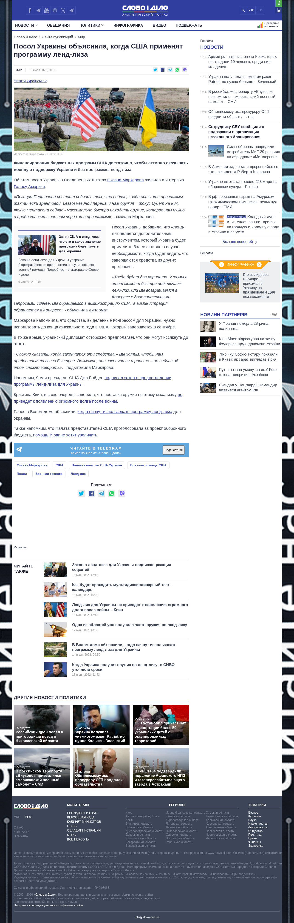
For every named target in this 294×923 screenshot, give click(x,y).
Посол (22, 474)
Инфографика (128, 25)
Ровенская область (179, 842)
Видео (159, 25)
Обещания (58, 25)
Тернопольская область (222, 816)
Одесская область (178, 834)
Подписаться (173, 450)
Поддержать (189, 25)
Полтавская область (180, 838)
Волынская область (139, 827)
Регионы (177, 805)
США (59, 465)
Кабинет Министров (84, 821)
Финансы (254, 842)
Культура (254, 816)
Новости (24, 25)
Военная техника (48, 474)
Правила (21, 836)
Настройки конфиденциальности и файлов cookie (48, 905)
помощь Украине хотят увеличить (65, 435)
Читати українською (30, 81)
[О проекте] (278, 3)
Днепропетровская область (144, 831)
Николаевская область (181, 831)
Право (252, 838)
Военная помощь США (148, 465)
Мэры (71, 835)
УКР (251, 10)
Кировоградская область (183, 820)
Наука (252, 820)
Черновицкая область (221, 838)
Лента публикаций (57, 37)
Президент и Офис (82, 813)
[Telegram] (38, 10)
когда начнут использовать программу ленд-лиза (125, 411)
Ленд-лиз (78, 474)
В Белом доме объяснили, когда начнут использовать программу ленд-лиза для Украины (124, 650)
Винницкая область (139, 823)
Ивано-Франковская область (185, 812)
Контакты (22, 832)
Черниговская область (221, 834)
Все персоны (78, 839)
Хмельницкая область (221, 827)
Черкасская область (220, 831)
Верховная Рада (81, 817)
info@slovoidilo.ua (147, 917)
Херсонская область (220, 823)
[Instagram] (55, 10)
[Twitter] (63, 10)
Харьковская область (220, 820)
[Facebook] (30, 10)
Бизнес (253, 812)
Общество (255, 831)
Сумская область (218, 812)
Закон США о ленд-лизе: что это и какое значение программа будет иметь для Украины (80, 244)
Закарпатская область (141, 842)
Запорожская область (141, 845)
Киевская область (178, 816)
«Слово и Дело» (45, 894)
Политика (254, 834)
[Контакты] (278, 10)
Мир (81, 37)
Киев (129, 812)
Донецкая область (138, 834)
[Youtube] (46, 10)
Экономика (255, 845)
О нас (18, 827)
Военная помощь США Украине (97, 465)
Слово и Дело (25, 37)
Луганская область (179, 823)
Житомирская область (141, 838)
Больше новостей (238, 242)
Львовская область (179, 827)
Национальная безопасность (258, 825)
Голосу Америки (29, 186)
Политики (89, 25)
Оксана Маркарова (125, 180)
